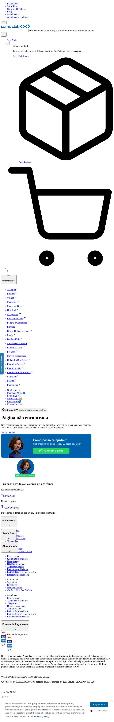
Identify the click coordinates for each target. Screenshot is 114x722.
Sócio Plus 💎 (14, 395)
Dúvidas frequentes (16, 564)
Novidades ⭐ (14, 390)
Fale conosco (13, 556)
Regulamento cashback (18, 575)
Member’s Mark (14, 587)
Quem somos (13, 561)
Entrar (26, 56)
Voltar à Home (8, 432)
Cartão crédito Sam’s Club (19, 551)
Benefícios (12, 585)
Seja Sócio (12, 40)
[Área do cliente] (8, 43)
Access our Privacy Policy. (38, 716)
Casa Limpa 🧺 (14, 398)
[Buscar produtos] (4, 34)
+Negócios (12, 603)
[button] (99, 710)
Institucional (13, 3)
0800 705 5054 (12, 507)
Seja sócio (12, 582)
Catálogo (11, 564)
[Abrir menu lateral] (4, 22)
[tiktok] (5, 697)
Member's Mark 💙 (16, 393)
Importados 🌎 (14, 401)
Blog (9, 11)
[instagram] (7, 697)
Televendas (12, 541)
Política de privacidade (17, 611)
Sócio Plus (12, 6)
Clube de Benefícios (16, 9)
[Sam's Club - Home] (15, 28)
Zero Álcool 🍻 (14, 404)
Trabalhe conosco (15, 566)
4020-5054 (10, 496)
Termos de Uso (14, 608)
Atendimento (13, 14)
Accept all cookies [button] (99, 704)
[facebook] (2, 697)
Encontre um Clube (16, 569)
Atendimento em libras (17, 17)
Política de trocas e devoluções (21, 572)
